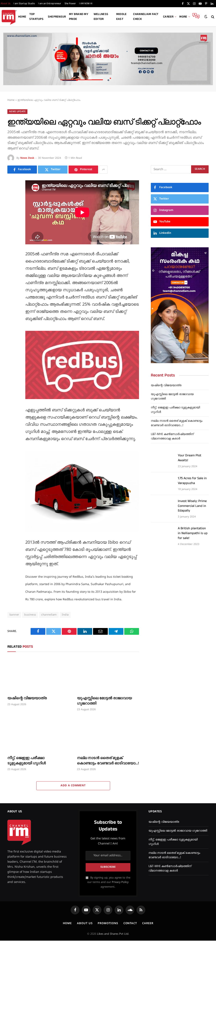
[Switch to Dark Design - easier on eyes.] (205, 17)
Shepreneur (57, 17)
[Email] (11, 232)
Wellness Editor (101, 16)
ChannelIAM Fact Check (145, 16)
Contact (130, 923)
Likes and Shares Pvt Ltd (112, 934)
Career (168, 17)
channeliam (49, 615)
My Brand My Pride (78, 16)
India (65, 615)
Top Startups (36, 16)
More (183, 17)
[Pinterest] (11, 223)
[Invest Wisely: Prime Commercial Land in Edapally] (162, 506)
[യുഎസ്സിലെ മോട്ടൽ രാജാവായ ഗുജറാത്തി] (108, 674)
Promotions (108, 923)
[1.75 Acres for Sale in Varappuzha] (162, 484)
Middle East (121, 16)
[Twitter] (11, 204)
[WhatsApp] (11, 251)
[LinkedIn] (11, 213)
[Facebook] (11, 194)
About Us (84, 923)
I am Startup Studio (24, 3)
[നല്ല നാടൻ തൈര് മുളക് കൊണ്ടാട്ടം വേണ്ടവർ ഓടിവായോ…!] (108, 734)
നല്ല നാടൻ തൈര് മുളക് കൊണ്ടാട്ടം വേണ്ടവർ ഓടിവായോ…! (108, 760)
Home (22, 17)
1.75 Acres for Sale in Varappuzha (192, 481)
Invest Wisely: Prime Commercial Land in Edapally (192, 506)
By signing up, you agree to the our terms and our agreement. (108, 882)
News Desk (27, 158)
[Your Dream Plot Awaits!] (162, 461)
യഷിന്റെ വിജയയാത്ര (27, 698)
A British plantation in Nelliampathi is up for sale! (193, 533)
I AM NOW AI (85, 3)
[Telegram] (11, 242)
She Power (70, 3)
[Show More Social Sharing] (103, 170)
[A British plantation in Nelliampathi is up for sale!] (162, 534)
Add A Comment (73, 785)
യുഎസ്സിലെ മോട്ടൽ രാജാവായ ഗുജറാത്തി (104, 701)
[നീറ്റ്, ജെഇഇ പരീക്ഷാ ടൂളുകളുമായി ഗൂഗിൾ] (38, 734)
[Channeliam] (9, 16)
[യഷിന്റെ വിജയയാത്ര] (38, 674)
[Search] (212, 17)
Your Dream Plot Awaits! (189, 458)
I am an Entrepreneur (49, 3)
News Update (17, 111)
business (30, 615)
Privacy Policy (120, 882)
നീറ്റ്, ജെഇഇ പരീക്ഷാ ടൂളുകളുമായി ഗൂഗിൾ (26, 760)
